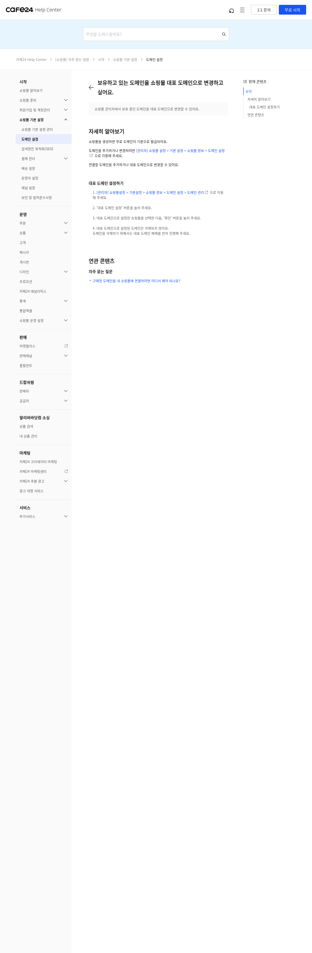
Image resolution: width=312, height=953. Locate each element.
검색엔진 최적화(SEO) (37, 148)
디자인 (24, 271)
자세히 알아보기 (259, 99)
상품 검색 (26, 426)
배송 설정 (28, 168)
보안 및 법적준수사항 (36, 197)
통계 (23, 300)
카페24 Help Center (31, 59)
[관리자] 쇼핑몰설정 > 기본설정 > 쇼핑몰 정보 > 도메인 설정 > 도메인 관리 (150, 192)
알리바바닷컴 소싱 (35, 417)
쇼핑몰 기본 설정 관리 (37, 129)
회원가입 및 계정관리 (35, 109)
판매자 (24, 391)
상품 (23, 232)
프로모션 (26, 281)
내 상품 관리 (28, 436)
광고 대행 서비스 (32, 490)
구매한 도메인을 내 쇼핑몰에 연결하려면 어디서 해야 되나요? (136, 280)
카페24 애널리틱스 (33, 291)
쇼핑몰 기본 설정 (32, 119)
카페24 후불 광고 (32, 481)
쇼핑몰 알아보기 (31, 90)
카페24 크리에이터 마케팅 (38, 461)
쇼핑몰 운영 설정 (32, 320)
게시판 (24, 261)
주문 (23, 223)
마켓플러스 (27, 345)
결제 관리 (28, 158)
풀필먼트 (26, 365)
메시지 (24, 252)
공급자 (24, 400)
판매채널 (26, 355)
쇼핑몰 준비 (28, 100)
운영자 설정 (29, 178)
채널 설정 (28, 187)
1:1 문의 (264, 10)
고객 (23, 242)
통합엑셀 (26, 310)
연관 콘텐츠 (255, 114)
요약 (248, 91)
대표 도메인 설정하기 (264, 106)
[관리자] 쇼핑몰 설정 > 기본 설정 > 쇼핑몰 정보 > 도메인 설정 (180, 150)
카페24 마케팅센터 (33, 471)
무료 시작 (292, 10)
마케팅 (25, 453)
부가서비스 (27, 516)
